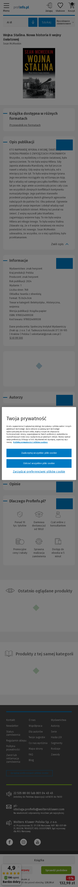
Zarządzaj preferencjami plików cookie (39, 471)
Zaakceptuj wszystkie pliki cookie (39, 452)
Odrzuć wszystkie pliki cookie (39, 463)
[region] (39, 443)
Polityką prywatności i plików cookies (30, 442)
